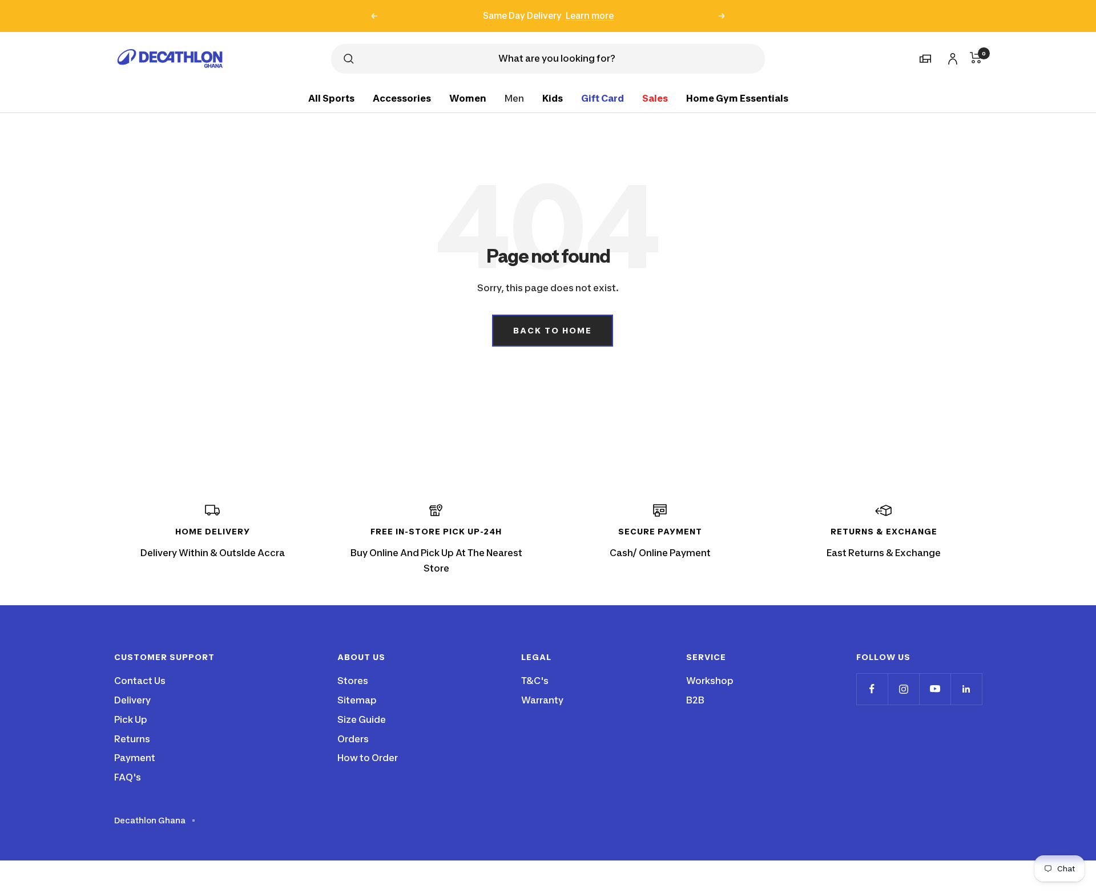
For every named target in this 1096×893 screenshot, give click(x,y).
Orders (353, 739)
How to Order (367, 757)
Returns (132, 739)
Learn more (590, 12)
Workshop (710, 680)
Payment (134, 757)
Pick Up (130, 719)
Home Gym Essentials (737, 97)
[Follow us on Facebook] (872, 689)
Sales (655, 97)
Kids (552, 97)
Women (467, 97)
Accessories (402, 97)
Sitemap (357, 700)
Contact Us (140, 680)
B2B (695, 700)
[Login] (951, 57)
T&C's (535, 680)
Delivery (132, 700)
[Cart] (976, 57)
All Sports (331, 97)
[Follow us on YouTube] (934, 689)
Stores (352, 680)
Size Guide (361, 719)
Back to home (552, 330)
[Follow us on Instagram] (903, 689)
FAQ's (127, 777)
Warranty (542, 700)
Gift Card (602, 97)
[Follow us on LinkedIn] (966, 689)
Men (514, 97)
